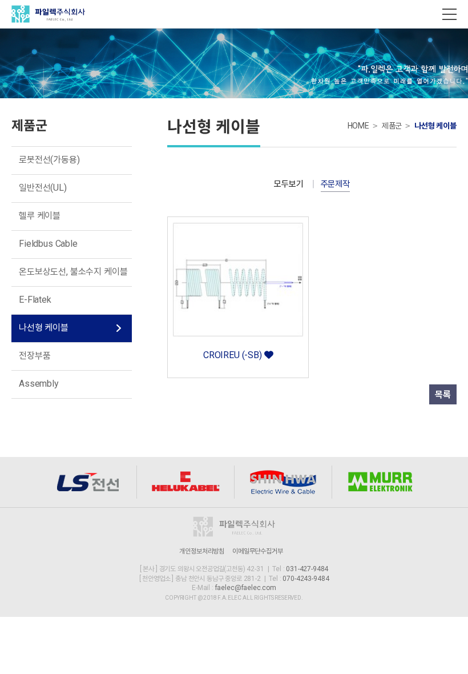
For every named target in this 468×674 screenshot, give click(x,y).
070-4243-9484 (306, 579)
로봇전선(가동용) (49, 159)
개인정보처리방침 (201, 551)
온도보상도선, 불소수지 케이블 (73, 271)
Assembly (39, 383)
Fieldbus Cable (48, 243)
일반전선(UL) (43, 187)
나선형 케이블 (43, 327)
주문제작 (335, 184)
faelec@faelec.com (245, 588)
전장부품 (34, 355)
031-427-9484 (307, 569)
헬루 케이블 (39, 215)
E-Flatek (35, 299)
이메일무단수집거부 (257, 551)
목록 (443, 394)
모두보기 (288, 184)
